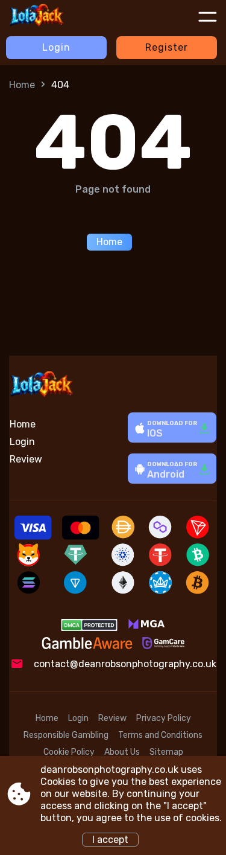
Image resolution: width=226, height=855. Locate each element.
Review (26, 459)
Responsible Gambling (66, 735)
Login (56, 47)
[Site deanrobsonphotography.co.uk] (53, 16)
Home (22, 85)
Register (166, 47)
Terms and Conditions (160, 735)
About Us (122, 752)
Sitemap (166, 752)
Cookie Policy (69, 752)
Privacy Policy (163, 718)
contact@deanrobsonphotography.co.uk (125, 664)
